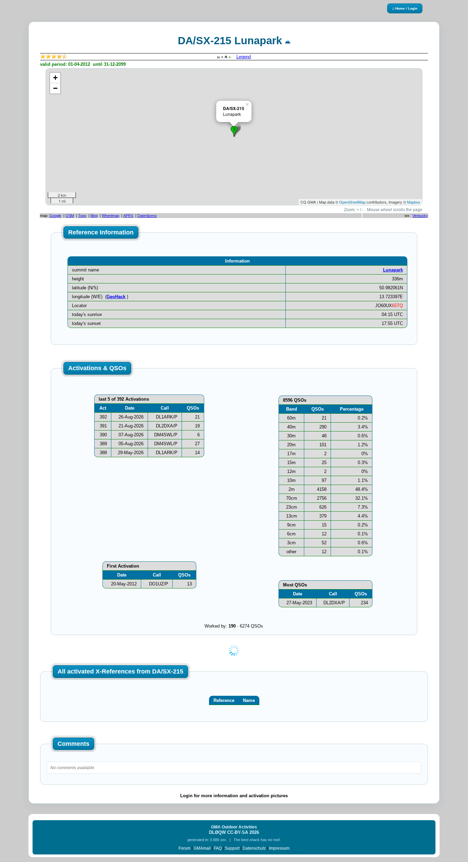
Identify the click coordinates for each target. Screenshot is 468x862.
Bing (94, 216)
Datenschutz (254, 848)
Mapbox (413, 202)
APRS (128, 216)
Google (55, 216)
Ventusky (420, 216)
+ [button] (55, 77)
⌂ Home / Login (404, 8)
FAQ (218, 848)
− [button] (55, 88)
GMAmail (202, 848)
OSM (69, 216)
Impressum (279, 848)
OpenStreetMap (352, 202)
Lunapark (393, 269)
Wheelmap (110, 216)
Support (232, 848)
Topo (82, 216)
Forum (184, 848)
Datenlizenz (147, 216)
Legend (243, 56)
